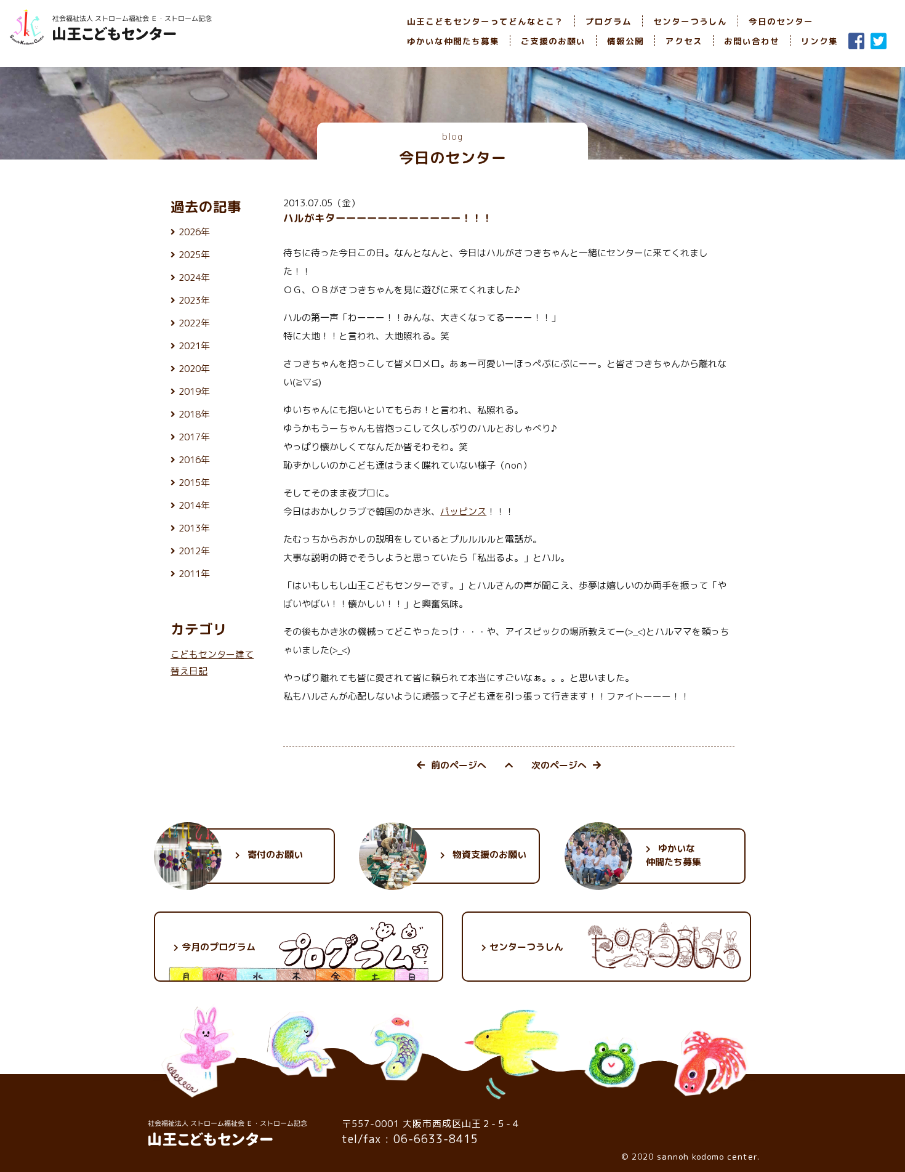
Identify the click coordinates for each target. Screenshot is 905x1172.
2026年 (194, 231)
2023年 (194, 300)
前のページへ (458, 765)
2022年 (194, 323)
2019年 (194, 391)
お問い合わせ (751, 41)
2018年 (194, 414)
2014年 (194, 505)
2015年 (194, 482)
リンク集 (819, 41)
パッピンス (463, 511)
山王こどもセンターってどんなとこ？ (485, 21)
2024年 (194, 277)
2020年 (194, 368)
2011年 (194, 573)
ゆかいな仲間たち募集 (453, 41)
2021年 (194, 345)
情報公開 (625, 41)
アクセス (684, 41)
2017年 (194, 436)
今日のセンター (781, 21)
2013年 (194, 528)
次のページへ (559, 765)
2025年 (194, 254)
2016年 (194, 459)
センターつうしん (690, 21)
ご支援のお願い (553, 41)
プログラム (608, 21)
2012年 (194, 550)
